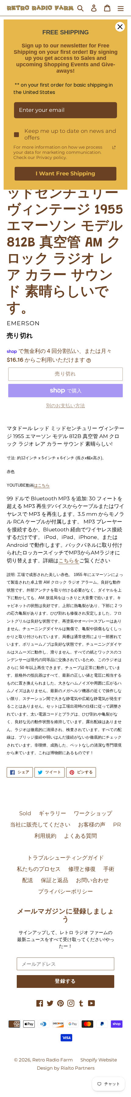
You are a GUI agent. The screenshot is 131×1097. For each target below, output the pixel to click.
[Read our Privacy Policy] (114, 147)
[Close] (120, 26)
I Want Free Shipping (65, 173)
